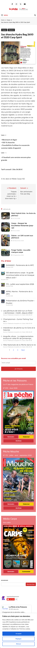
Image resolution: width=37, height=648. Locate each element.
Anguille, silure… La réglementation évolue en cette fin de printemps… (18, 337)
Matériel (11, 30)
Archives (18, 441)
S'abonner (26, 437)
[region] (18, 630)
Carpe (4, 30)
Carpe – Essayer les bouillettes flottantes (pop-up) (22, 225)
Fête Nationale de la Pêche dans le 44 (19, 345)
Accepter (18, 633)
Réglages (18, 639)
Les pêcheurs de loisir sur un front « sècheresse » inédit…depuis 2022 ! (18, 312)
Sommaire (10, 437)
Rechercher (4, 580)
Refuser (18, 644)
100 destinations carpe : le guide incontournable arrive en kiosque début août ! (20, 275)
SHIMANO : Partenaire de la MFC (20, 265)
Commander (26, 571)
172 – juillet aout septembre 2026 (20, 284)
